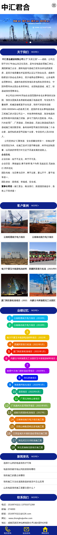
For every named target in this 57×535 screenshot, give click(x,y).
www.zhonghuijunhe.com (20, 518)
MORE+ (35, 52)
